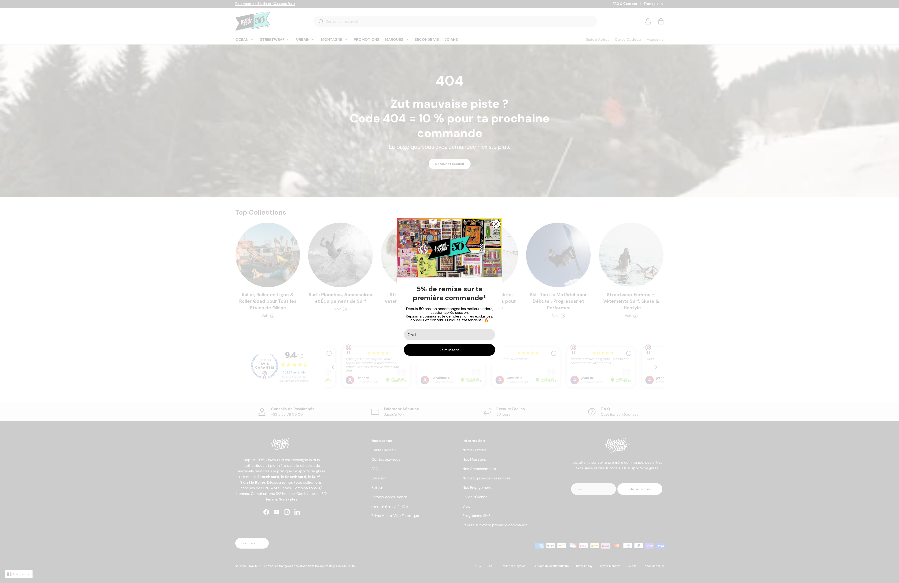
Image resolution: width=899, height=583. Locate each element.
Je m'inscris (450, 350)
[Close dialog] (496, 224)
